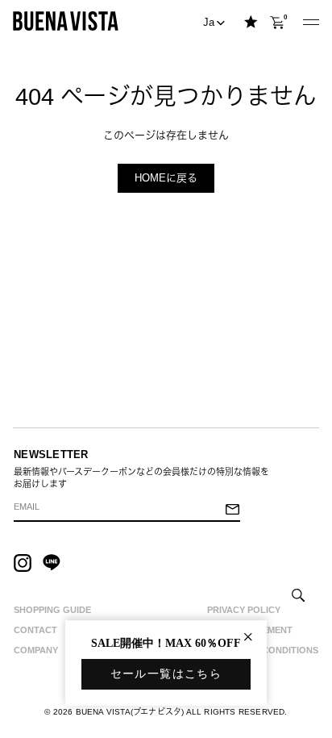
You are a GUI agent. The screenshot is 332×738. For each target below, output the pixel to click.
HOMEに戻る (166, 178)
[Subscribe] (232, 510)
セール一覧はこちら (166, 674)
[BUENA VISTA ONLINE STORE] (65, 20)
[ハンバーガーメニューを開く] (311, 22)
